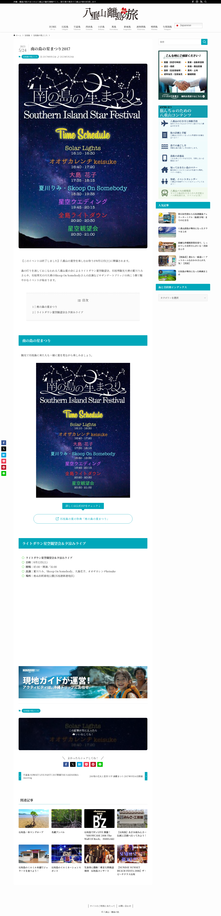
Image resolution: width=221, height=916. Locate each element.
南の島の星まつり (47, 307)
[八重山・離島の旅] (110, 13)
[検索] (205, 2)
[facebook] (193, 2)
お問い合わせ (124, 905)
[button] (66, 764)
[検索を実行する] (204, 42)
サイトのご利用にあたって (102, 905)
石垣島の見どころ (30, 56)
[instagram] (197, 2)
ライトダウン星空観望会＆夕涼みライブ (60, 312)
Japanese (185, 25)
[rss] (201, 2)
